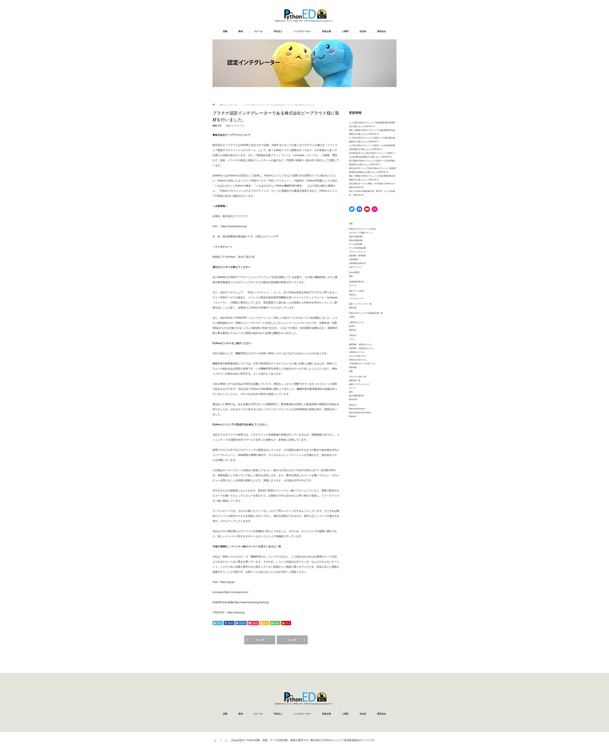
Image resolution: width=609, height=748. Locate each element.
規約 (351, 391)
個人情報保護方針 (356, 395)
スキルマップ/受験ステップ (360, 232)
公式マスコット (355, 266)
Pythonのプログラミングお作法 (362, 228)
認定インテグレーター (235, 125)
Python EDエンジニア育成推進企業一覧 (366, 313)
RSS (231, 740)
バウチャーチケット (357, 251)
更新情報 (353, 367)
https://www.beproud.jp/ (234, 226)
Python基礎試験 (356, 236)
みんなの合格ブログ (357, 355)
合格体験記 (353, 259)
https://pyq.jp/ (227, 582)
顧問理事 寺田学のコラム (360, 344)
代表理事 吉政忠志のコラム (361, 348)
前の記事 (259, 639)
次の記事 (292, 639)
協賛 (351, 371)
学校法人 (278, 31)
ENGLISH (353, 399)
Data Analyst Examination (360, 412)
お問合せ (353, 335)
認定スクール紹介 (356, 290)
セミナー (353, 387)
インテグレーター (302, 31)
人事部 (345, 31)
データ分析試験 (355, 244)
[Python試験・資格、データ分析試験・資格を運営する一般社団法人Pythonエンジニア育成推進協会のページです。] (304, 15)
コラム (352, 339)
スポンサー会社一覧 (357, 376)
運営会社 (381, 31)
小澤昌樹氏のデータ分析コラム (362, 363)
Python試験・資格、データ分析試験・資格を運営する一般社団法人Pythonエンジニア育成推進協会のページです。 (312, 740)
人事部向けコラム (356, 322)
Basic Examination (357, 408)
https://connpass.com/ (236, 592)
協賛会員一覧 (354, 380)
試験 (225, 31)
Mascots (352, 416)
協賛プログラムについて (359, 384)
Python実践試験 (356, 240)
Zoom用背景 (354, 272)
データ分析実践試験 (357, 247)
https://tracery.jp (236, 612)
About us (353, 404)
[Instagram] (225, 740)
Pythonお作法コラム (357, 359)
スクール (258, 31)
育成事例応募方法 (356, 281)
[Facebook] (220, 740)
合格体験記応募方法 (357, 263)
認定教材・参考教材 (357, 255)
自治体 (363, 31)
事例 (240, 31)
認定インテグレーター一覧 (360, 303)
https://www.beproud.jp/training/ (251, 602)
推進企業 (326, 31)
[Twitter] (215, 740)
